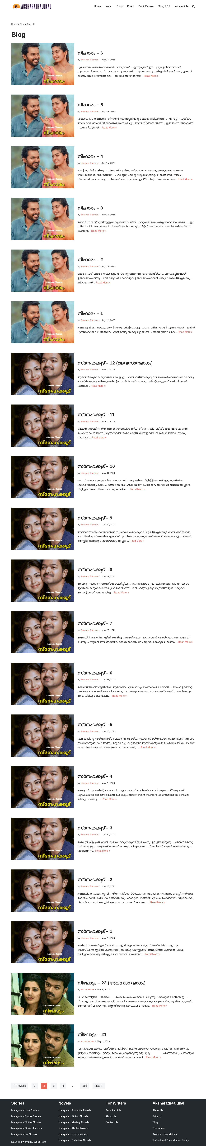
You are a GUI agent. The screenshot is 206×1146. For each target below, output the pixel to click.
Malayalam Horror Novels (73, 1134)
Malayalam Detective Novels (74, 1140)
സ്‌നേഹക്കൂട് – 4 (95, 776)
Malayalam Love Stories (25, 1110)
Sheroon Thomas (89, 59)
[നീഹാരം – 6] (42, 64)
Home (97, 6)
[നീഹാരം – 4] (42, 167)
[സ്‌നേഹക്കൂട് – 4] (42, 787)
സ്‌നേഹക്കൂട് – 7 (95, 623)
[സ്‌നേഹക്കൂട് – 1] (42, 942)
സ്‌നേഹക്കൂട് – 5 (95, 724)
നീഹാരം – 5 (90, 104)
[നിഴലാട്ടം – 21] (42, 1045)
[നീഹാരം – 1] (42, 322)
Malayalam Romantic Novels (74, 1110)
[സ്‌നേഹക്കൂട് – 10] (42, 477)
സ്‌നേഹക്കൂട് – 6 (95, 672)
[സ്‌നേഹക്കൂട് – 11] (42, 425)
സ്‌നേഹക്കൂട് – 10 (96, 466)
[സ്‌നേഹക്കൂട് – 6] (42, 684)
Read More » (151, 75)
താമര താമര (87, 989)
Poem (130, 6)
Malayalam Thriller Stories (26, 1122)
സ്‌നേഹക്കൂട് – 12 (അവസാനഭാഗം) (115, 362)
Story (120, 6)
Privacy (157, 1116)
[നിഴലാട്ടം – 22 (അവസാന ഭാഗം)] (42, 994)
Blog (155, 1122)
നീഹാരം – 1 (90, 313)
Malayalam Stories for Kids (26, 1128)
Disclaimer (159, 1128)
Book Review (146, 6)
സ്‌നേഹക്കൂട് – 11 (96, 414)
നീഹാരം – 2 (90, 259)
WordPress (40, 1142)
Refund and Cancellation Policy (171, 1140)
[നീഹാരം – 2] (42, 270)
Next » (98, 1085)
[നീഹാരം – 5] (42, 115)
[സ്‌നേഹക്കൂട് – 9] (42, 529)
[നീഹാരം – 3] (42, 219)
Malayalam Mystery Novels (73, 1122)
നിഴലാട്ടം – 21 (92, 1034)
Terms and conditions (165, 1134)
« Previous (20, 1085)
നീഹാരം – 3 (90, 207)
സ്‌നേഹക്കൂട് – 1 (95, 931)
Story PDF (164, 6)
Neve (14, 1142)
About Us (110, 1116)
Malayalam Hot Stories (24, 1134)
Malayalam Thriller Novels (73, 1128)
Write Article (181, 6)
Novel (108, 6)
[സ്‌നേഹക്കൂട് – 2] (42, 890)
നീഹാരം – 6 (90, 52)
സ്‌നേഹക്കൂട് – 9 (95, 517)
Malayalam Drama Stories (26, 1116)
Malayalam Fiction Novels (73, 1116)
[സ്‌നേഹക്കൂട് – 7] (42, 632)
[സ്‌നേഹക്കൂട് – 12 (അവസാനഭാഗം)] (42, 374)
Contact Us (111, 1122)
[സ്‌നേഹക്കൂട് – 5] (42, 735)
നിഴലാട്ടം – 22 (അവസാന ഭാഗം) (111, 982)
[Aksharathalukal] (31, 6)
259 (85, 1085)
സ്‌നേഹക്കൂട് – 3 (95, 827)
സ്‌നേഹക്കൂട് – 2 (95, 879)
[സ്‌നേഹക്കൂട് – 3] (42, 839)
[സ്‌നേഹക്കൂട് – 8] (42, 580)
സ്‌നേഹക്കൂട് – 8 (95, 569)
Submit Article (113, 1110)
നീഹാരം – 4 (90, 156)
